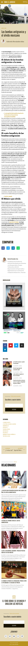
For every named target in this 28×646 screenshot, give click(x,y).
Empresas (6, 425)
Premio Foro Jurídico (9, 434)
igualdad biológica (14, 222)
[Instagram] (22, 345)
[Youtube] (10, 345)
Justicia (5, 427)
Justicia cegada (8, 196)
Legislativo (6, 429)
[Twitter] (16, 345)
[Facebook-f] (5, 345)
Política (5, 432)
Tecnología (6, 436)
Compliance (6, 422)
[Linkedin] (5, 350)
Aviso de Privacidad (14, 642)
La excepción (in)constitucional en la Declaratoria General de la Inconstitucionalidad (13, 115)
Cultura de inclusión (9, 424)
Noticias (5, 431)
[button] (2, 2)
